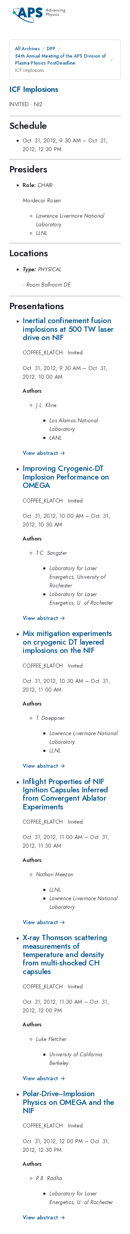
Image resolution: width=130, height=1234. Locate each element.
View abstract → (44, 453)
